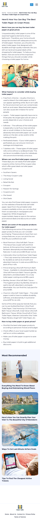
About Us (13, 514)
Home (4, 13)
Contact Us (21, 514)
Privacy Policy (30, 514)
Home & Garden (12, 13)
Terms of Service (20, 517)
